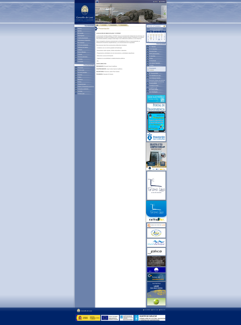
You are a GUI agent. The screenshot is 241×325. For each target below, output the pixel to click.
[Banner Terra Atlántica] (156, 233)
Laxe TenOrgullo (153, 92)
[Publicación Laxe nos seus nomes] (156, 289)
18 (150, 38)
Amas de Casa (153, 51)
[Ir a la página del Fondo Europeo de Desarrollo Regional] (110, 320)
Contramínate (152, 60)
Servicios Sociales (82, 72)
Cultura (79, 77)
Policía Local (80, 70)
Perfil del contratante (82, 45)
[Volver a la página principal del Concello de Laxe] (84, 12)
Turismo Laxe (80, 93)
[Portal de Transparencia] (156, 107)
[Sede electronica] (156, 99)
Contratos (79, 59)
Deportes (79, 74)
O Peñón (151, 65)
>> (164, 30)
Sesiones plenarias (82, 56)
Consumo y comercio (82, 89)
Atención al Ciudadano (154, 26)
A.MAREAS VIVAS (153, 85)
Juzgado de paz (81, 84)
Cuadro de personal (82, 38)
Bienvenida (80, 33)
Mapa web (163, 309)
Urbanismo (80, 67)
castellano (163, 1)
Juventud (79, 91)
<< (148, 30)
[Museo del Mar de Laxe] (156, 225)
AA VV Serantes (153, 49)
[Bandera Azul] (156, 270)
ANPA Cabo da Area (154, 53)
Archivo (79, 82)
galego (155, 1)
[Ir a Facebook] (97, 3)
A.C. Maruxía (152, 46)
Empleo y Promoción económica (85, 86)
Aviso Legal (155, 309)
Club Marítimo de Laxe (155, 75)
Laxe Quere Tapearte (154, 63)
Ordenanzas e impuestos (83, 40)
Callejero (79, 49)
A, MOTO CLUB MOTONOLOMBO (153, 88)
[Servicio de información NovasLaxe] (156, 122)
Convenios (80, 61)
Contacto (79, 54)
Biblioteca (80, 79)
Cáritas (151, 58)
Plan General (80, 42)
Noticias (79, 28)
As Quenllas (152, 56)
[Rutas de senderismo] (156, 277)
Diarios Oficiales (81, 52)
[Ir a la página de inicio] (97, 25)
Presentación (113, 25)
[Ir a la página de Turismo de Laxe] (164, 12)
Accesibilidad (147, 309)
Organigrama (80, 35)
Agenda (79, 31)
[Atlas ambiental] (156, 302)
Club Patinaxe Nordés (154, 78)
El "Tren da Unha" (153, 73)
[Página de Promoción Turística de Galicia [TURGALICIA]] (156, 251)
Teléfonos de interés (82, 47)
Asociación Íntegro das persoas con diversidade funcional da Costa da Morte (157, 82)
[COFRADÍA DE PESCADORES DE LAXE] (156, 243)
